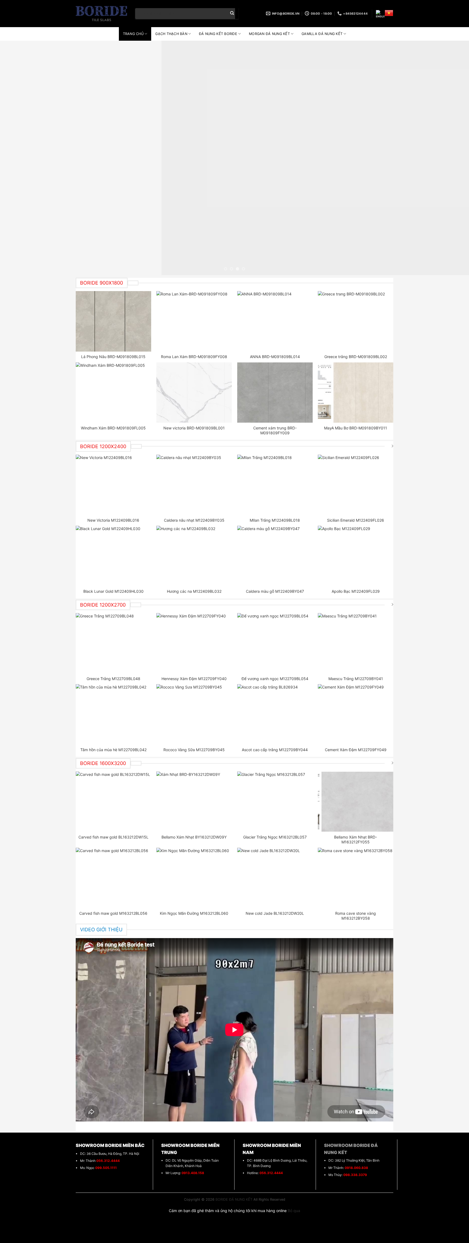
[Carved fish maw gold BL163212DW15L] (113, 802)
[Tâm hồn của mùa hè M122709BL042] (113, 714)
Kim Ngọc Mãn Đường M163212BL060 (194, 913)
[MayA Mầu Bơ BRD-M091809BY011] (355, 392)
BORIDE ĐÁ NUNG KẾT (234, 1199)
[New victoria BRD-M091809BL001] (194, 392)
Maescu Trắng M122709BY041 (355, 678)
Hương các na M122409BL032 (194, 591)
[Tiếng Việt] (389, 13)
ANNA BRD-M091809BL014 (275, 356)
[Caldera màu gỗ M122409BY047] (275, 556)
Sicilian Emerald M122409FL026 (355, 520)
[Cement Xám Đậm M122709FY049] (355, 714)
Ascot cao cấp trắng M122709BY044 (275, 749)
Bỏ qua (294, 1210)
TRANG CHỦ (133, 34)
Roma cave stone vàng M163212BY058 (355, 915)
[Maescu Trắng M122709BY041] (355, 643)
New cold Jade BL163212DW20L (275, 913)
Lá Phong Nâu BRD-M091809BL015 (113, 356)
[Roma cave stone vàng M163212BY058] (355, 878)
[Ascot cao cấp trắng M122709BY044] (275, 714)
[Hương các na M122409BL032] (194, 556)
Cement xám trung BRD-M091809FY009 (275, 430)
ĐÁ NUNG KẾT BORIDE (218, 34)
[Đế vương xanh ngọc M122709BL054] (275, 643)
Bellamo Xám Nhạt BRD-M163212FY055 (355, 839)
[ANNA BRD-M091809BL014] (275, 321)
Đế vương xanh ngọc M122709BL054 (275, 678)
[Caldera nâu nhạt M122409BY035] (194, 485)
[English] (380, 14)
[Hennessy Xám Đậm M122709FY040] (194, 643)
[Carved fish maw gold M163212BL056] (113, 878)
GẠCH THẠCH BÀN (171, 34)
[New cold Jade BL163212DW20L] (275, 878)
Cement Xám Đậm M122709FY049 (355, 749)
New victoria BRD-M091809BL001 (194, 428)
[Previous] (16, 158)
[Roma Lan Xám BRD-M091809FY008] (194, 321)
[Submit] (232, 13)
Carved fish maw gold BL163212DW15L (113, 837)
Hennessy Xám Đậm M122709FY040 (194, 678)
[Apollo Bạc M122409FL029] (355, 556)
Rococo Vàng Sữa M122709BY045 (194, 749)
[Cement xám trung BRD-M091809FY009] (275, 392)
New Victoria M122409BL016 (113, 520)
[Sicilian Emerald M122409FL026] (355, 485)
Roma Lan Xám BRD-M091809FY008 (194, 356)
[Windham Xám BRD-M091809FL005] (113, 392)
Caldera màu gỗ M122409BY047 (275, 591)
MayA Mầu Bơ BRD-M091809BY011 (355, 428)
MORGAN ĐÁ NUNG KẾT (269, 34)
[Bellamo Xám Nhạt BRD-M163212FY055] (355, 802)
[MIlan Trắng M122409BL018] (275, 485)
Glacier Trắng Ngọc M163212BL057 (275, 837)
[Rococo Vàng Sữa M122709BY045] (194, 714)
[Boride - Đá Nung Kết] (101, 13)
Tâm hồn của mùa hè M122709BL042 (113, 749)
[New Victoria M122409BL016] (113, 485)
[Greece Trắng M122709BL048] (113, 643)
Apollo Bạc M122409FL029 (356, 591)
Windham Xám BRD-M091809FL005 (113, 428)
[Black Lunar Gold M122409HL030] (113, 556)
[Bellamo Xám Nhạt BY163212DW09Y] (194, 802)
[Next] (453, 158)
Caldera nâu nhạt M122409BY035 (194, 520)
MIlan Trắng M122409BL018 (275, 520)
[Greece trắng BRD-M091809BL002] (355, 321)
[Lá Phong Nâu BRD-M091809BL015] (113, 321)
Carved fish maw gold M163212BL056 (113, 913)
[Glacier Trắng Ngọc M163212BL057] (275, 802)
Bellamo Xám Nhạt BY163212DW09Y (194, 837)
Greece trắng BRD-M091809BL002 (355, 356)
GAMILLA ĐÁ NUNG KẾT (322, 34)
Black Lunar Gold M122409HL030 (113, 591)
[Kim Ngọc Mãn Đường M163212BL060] (194, 878)
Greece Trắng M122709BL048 (113, 678)
